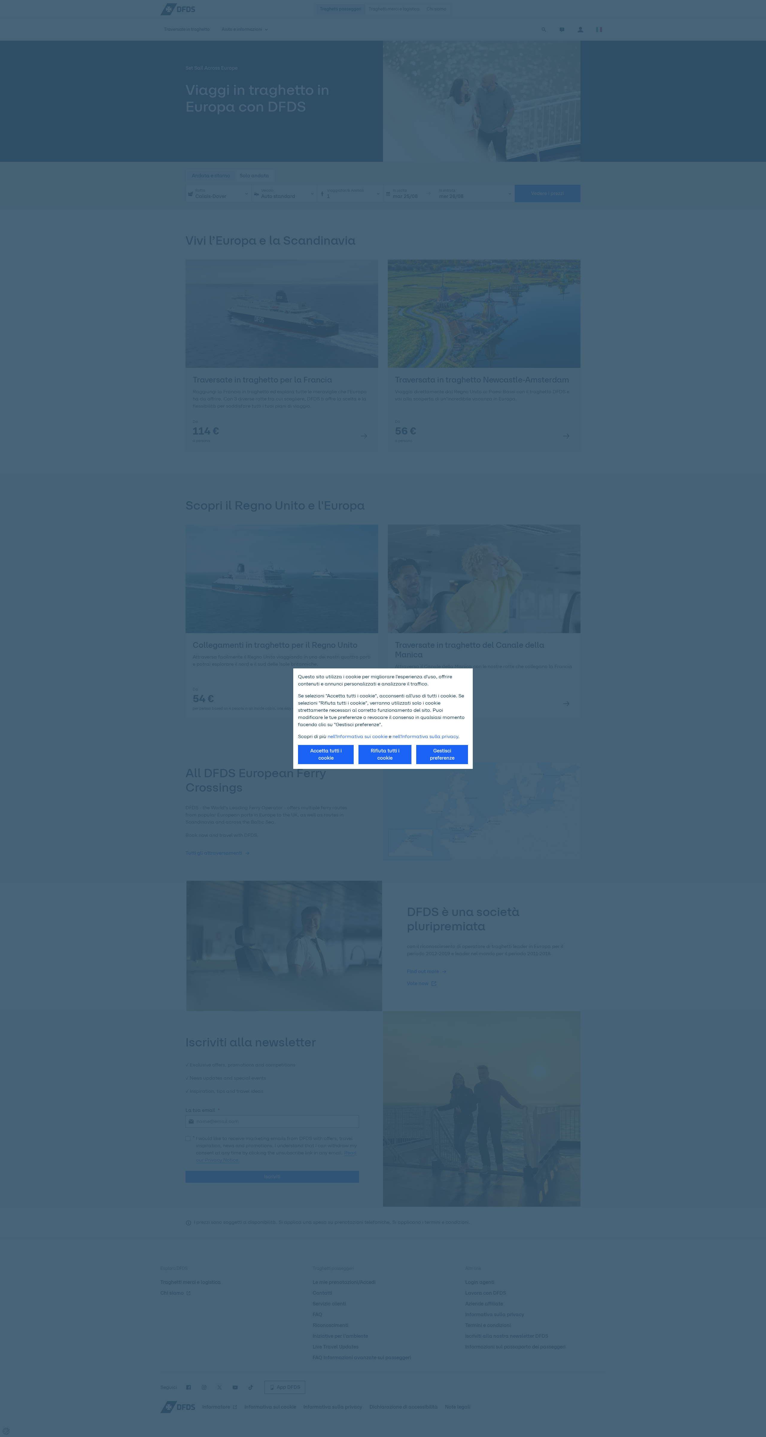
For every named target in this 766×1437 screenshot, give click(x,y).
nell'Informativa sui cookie (357, 736)
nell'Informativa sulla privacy (425, 736)
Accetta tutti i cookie (326, 754)
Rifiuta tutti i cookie (385, 754)
